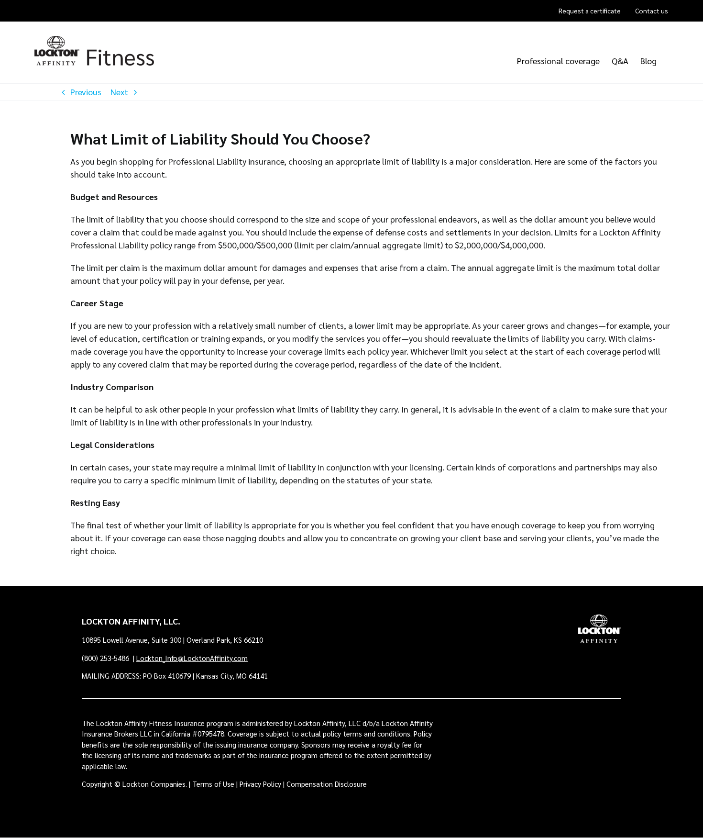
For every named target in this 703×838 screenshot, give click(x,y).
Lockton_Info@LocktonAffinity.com (192, 657)
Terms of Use (213, 783)
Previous (85, 91)
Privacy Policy (260, 783)
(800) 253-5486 (106, 657)
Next (119, 91)
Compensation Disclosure (326, 783)
